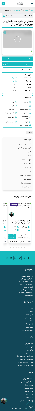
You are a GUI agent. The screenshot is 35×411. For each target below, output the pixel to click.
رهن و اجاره (29, 347)
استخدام (30, 321)
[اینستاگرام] (7, 258)
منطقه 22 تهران (28, 379)
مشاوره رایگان (28, 318)
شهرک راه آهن (28, 391)
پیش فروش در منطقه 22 (25, 356)
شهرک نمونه (29, 397)
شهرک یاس (29, 394)
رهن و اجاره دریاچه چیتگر (25, 365)
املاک (26, 10)
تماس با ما (29, 315)
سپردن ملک (29, 327)
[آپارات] (20, 258)
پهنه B (30, 132)
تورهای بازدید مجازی (26, 330)
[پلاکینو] (20, 3)
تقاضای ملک (29, 324)
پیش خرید (30, 350)
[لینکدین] (24, 258)
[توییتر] (11, 258)
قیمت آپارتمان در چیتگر (25, 362)
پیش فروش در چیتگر (26, 359)
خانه (32, 10)
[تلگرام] (28, 258)
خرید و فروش (16, 10)
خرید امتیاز (29, 353)
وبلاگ (31, 308)
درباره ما (30, 311)
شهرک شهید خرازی (27, 382)
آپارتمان (15, 81)
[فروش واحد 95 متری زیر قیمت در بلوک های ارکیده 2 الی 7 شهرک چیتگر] (19, 210)
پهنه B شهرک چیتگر (27, 401)
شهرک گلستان (28, 388)
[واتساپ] (15, 258)
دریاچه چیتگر (29, 385)
